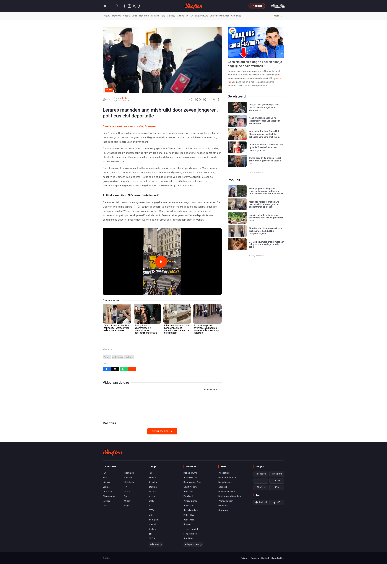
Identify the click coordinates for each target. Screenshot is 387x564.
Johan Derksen (191, 477)
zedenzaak (117, 357)
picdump (153, 477)
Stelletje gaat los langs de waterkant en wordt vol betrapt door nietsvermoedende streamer (266, 191)
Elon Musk (189, 496)
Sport (127, 496)
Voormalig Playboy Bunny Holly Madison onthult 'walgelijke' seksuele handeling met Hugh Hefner (264, 135)
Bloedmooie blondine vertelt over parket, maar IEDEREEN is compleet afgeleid (266, 231)
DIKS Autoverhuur (227, 477)
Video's (126, 15)
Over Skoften (277, 558)
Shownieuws (201, 15)
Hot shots (144, 15)
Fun (191, 15)
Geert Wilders (190, 487)
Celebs (180, 15)
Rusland (152, 529)
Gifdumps (236, 15)
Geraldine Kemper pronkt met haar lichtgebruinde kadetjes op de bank (266, 244)
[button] (116, 6)
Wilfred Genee (190, 501)
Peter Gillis (189, 515)
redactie (124, 98)
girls (151, 534)
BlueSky (261, 487)
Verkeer (214, 15)
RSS (277, 487)
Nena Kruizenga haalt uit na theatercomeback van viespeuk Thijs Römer (264, 121)
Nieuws (155, 15)
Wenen (106, 357)
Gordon (187, 524)
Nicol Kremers (190, 534)
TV (125, 487)
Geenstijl (222, 487)
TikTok (152, 538)
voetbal (152, 524)
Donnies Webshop (227, 491)
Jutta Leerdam (191, 510)
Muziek (127, 501)
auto (151, 515)
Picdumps (224, 15)
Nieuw (107, 15)
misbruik (129, 357)
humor (152, 496)
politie (151, 501)
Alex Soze (189, 505)
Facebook (261, 474)
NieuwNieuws (225, 482)
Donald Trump (190, 473)
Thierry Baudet (191, 529)
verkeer (152, 491)
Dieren (127, 491)
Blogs (127, 505)
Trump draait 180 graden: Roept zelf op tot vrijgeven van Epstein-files (265, 161)
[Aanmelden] (277, 5)
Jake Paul (188, 491)
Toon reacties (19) (162, 431)
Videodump (224, 473)
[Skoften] (112, 452)
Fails (163, 15)
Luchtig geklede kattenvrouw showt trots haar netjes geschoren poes (266, 217)
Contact (265, 558)
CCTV (151, 510)
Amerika (153, 482)
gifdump (153, 487)
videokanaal (211, 389)
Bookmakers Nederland (229, 496)
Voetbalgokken (225, 501)
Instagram (154, 519)
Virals (134, 15)
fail (150, 473)
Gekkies (171, 15)
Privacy (244, 558)
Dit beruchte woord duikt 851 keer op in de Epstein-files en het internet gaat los (266, 147)
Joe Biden (188, 538)
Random (128, 477)
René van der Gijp (192, 482)
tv (187, 15)
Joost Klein (189, 519)
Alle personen (192, 544)
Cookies (255, 558)
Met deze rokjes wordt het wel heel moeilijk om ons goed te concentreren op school (264, 204)
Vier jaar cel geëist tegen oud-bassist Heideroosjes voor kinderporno (264, 107)
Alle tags (154, 544)
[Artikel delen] (190, 99)
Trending (116, 15)
